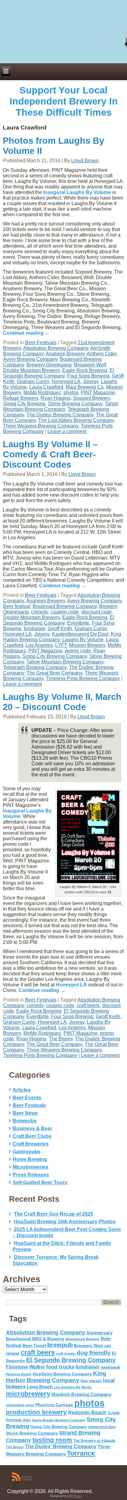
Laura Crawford (46, 387)
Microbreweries (30, 1167)
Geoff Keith (60, 628)
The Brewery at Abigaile (94, 1441)
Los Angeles (39, 645)
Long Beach (40, 1386)
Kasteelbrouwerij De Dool (80, 634)
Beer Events (27, 1097)
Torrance (81, 1453)
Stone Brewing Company (75, 403)
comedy (39, 611)
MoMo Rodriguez (42, 392)
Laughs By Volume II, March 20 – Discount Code (62, 702)
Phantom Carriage (54, 1404)
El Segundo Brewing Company (58, 373)
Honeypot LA (66, 381)
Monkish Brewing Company (81, 1394)
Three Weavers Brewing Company (40, 425)
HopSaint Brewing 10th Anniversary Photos (65, 1221)
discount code (96, 611)
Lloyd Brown (85, 160)
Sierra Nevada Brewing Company (58, 1420)
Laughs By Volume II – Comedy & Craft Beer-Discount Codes (50, 454)
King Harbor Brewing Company (56, 1376)
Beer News (25, 1113)
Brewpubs (25, 1120)
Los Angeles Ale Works (73, 1387)
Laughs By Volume (83, 639)
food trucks (60, 1367)
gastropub (110, 1367)
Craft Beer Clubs (32, 1136)
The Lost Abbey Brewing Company (76, 420)
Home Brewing (30, 1159)
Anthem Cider (102, 353)
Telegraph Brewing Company (35, 667)
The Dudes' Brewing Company (60, 414)
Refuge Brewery (20, 398)
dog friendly (94, 1352)
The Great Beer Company (54, 673)
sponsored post (102, 1427)
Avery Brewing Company (30, 359)
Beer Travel (34, 1345)
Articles (22, 1090)
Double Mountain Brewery (31, 370)
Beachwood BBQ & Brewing (35, 1339)
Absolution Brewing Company (55, 348)
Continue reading (26, 333)
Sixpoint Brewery (91, 398)
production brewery (36, 1412)
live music (91, 1380)
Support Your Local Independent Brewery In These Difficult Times (64, 101)
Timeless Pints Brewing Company (83, 678)
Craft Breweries (31, 1144)
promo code (78, 650)
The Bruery (61, 1038)
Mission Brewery (87, 645)
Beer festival (16, 606)
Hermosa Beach (18, 1374)
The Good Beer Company (54, 1044)
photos (70, 392)
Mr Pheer (75, 1496)
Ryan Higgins (56, 398)
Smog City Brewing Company (55, 656)
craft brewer (66, 1353)
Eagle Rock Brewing (84, 370)
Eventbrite (78, 623)
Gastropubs (26, 1151)
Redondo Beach (87, 1412)
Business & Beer (32, 1128)
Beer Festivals (40, 342)
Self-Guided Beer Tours (40, 1182)
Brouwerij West (88, 1345)
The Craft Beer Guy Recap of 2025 (53, 1214)
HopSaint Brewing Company (62, 1373)
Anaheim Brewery (65, 353)
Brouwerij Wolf (90, 364)
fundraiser (34, 628)
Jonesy (90, 381)
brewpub (60, 1344)
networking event (20, 1405)
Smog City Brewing (24, 403)
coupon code (65, 611)
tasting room (52, 1440)
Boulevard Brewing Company (65, 606)
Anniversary (99, 1332)
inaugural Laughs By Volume (77, 192)
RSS (27, 1478)
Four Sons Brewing (88, 375)
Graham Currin (33, 381)
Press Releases (31, 1174)
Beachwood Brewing (83, 1339)
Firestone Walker (25, 1367)
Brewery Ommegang (49, 364)
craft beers (88, 1005)
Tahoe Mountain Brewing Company (60, 406)
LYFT (61, 645)
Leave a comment (66, 431)
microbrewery (28, 1394)
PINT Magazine (98, 392)
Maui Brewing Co (85, 387)
